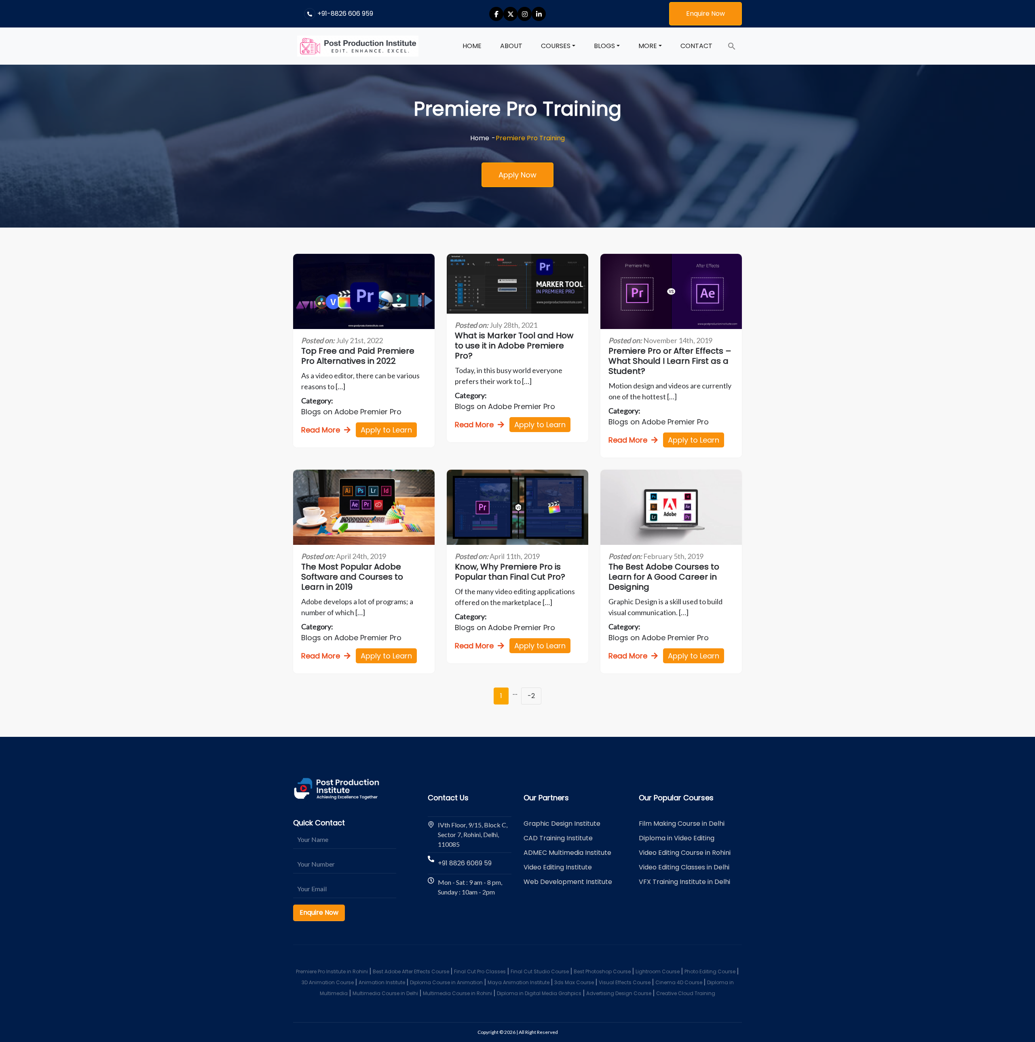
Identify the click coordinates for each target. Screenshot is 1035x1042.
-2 (531, 695)
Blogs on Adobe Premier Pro (351, 412)
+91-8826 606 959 (345, 13)
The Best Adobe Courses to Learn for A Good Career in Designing (663, 577)
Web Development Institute (568, 881)
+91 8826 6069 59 (465, 863)
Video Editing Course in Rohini (685, 852)
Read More (320, 430)
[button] (732, 46)
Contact (696, 46)
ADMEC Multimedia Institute (567, 852)
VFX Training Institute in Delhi (684, 881)
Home (472, 46)
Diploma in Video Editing (676, 838)
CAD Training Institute (558, 838)
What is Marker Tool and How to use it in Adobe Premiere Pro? (514, 346)
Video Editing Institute (558, 867)
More (647, 46)
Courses (555, 46)
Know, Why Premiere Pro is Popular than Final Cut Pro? (510, 572)
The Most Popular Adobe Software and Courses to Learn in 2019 (352, 577)
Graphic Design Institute (562, 823)
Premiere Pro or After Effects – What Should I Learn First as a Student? (669, 361)
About (511, 46)
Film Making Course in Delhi (681, 823)
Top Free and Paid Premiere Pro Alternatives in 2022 (357, 356)
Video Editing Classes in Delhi (684, 867)
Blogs (604, 46)
